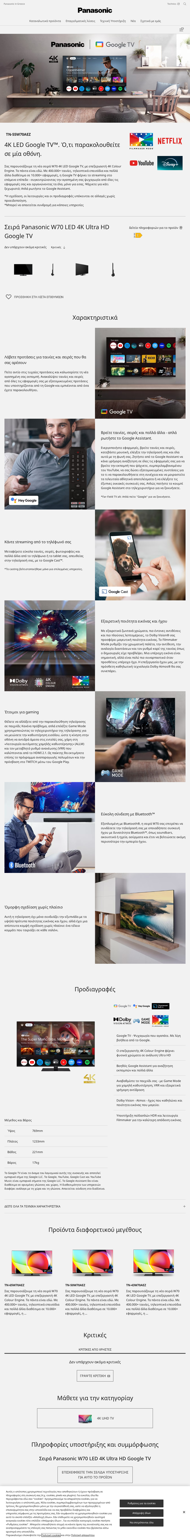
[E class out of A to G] (138, 235)
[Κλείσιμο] (184, 1512)
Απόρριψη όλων (141, 1513)
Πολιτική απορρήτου (83, 1535)
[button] (23, 268)
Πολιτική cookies (51, 1535)
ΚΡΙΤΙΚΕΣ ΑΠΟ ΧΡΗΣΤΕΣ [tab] (95, 1349)
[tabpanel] (95, 1371)
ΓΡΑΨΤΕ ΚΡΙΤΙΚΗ (93, 1376)
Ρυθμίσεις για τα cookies (141, 1503)
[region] (95, 1512)
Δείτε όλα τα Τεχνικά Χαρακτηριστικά (32, 1206)
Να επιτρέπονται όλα (141, 1522)
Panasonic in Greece (14, 3)
